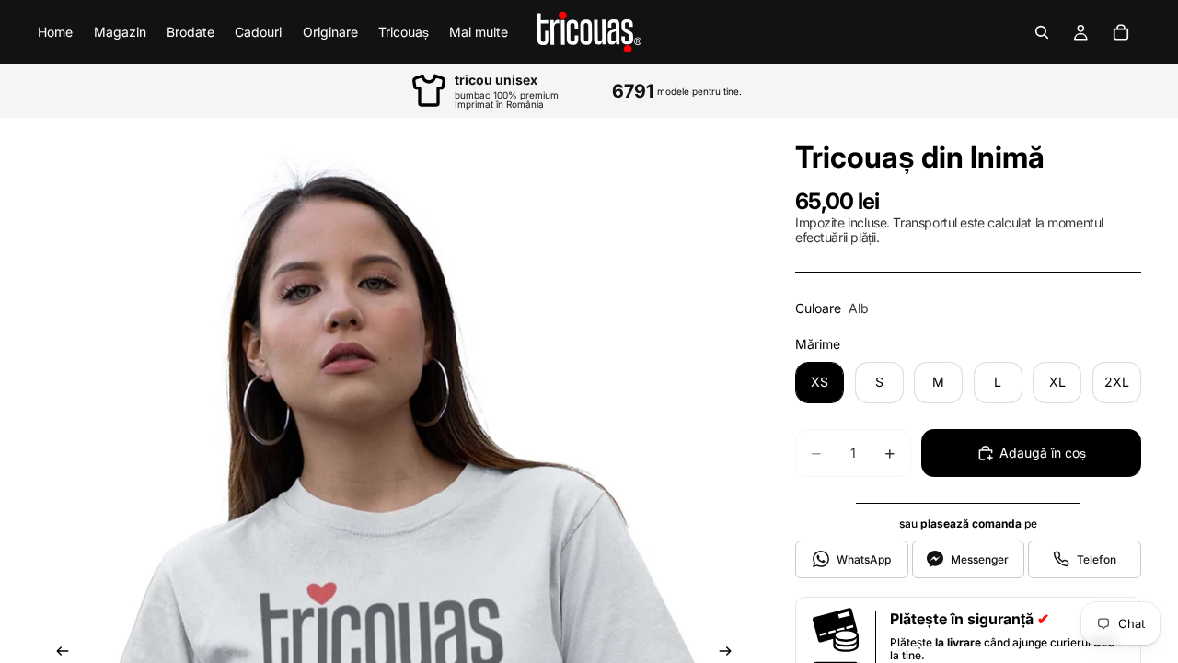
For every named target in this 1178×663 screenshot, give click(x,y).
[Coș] (1121, 32)
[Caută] (1042, 32)
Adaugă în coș (1042, 452)
